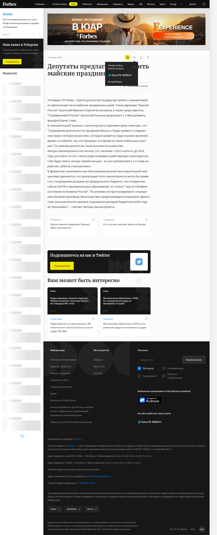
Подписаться (62, 266)
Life (140, 4)
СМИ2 (53, 509)
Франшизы (102, 4)
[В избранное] (93, 219)
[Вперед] (156, 226)
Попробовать (115, 81)
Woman (151, 4)
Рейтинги (87, 4)
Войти (193, 4)
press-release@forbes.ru (98, 476)
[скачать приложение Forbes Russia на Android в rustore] (150, 400)
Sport (162, 4)
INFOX (90, 509)
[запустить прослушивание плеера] (134, 57)
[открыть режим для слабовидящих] (127, 57)
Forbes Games (64, 4)
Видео (131, 4)
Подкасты (118, 4)
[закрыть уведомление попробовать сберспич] (134, 67)
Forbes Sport (56, 318)
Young (173, 4)
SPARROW (71, 509)
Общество (108, 318)
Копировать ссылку (137, 85)
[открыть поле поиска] (204, 4)
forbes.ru (78, 438)
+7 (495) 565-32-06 (86, 483)
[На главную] (9, 4)
